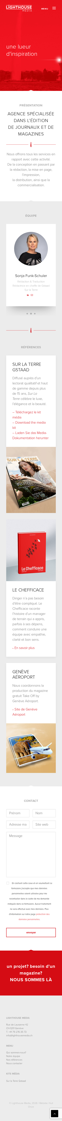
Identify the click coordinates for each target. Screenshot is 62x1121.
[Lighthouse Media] (19, 8)
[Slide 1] (27, 314)
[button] (48, 8)
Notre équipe (13, 1056)
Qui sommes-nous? (16, 1052)
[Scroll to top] (54, 1113)
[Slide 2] (31, 314)
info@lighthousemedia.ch (19, 1035)
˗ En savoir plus (23, 648)
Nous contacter (14, 1063)
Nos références (14, 1059)
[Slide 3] (35, 314)
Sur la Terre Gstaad (16, 1081)
